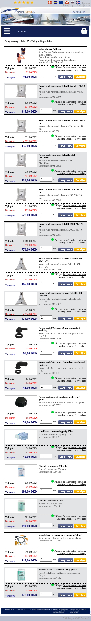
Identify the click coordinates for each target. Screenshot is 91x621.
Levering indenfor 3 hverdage (71, 69)
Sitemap (86, 2)
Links (79, 5)
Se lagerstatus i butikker (74, 67)
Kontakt (22, 31)
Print (65, 5)
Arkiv (87, 5)
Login (72, 5)
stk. (55, 76)
